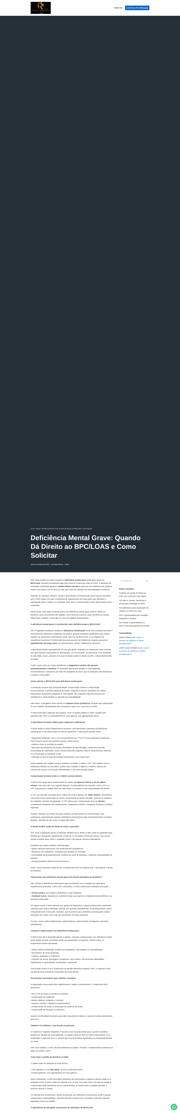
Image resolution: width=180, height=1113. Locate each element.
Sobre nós (118, 8)
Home (33, 529)
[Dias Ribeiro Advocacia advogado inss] (41, 8)
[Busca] (147, 581)
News (38, 529)
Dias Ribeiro (58, 564)
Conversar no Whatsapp (137, 8)
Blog (67, 564)
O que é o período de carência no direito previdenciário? (131, 640)
